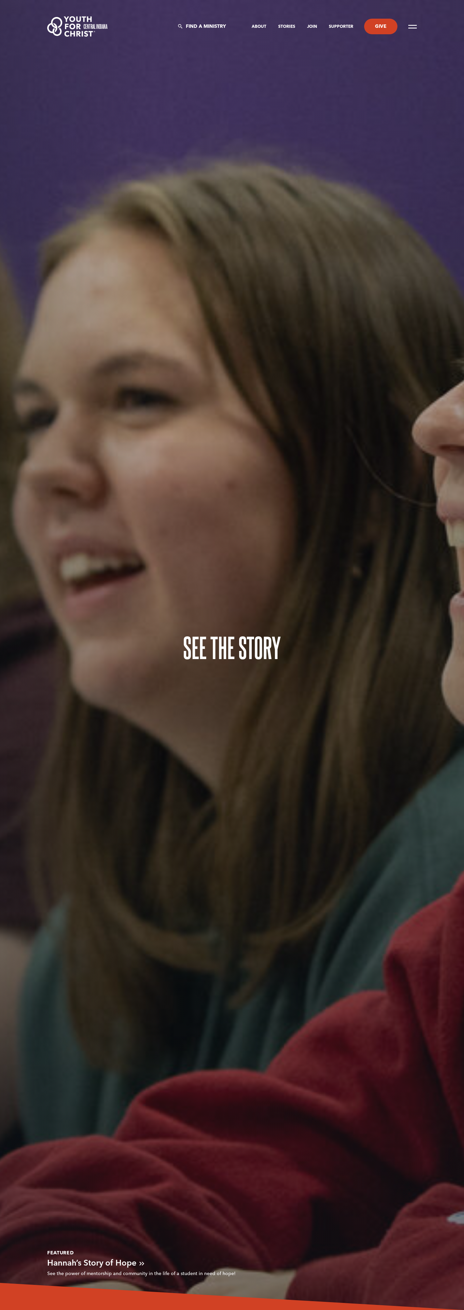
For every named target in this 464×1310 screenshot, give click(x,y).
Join (312, 27)
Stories (287, 27)
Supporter (341, 27)
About (259, 27)
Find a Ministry (206, 26)
